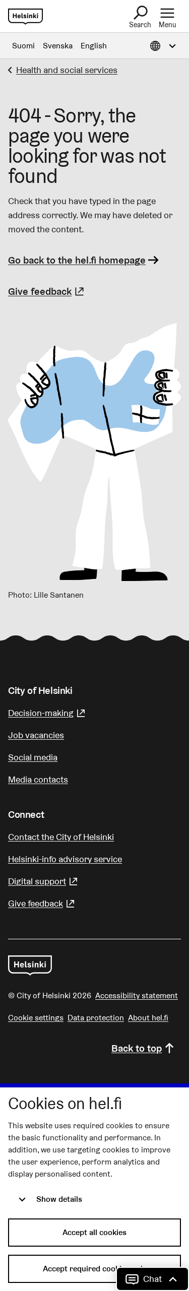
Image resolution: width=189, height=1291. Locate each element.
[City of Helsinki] (30, 965)
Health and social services (66, 70)
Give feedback (47, 291)
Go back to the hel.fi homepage (77, 260)
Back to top (136, 1048)
